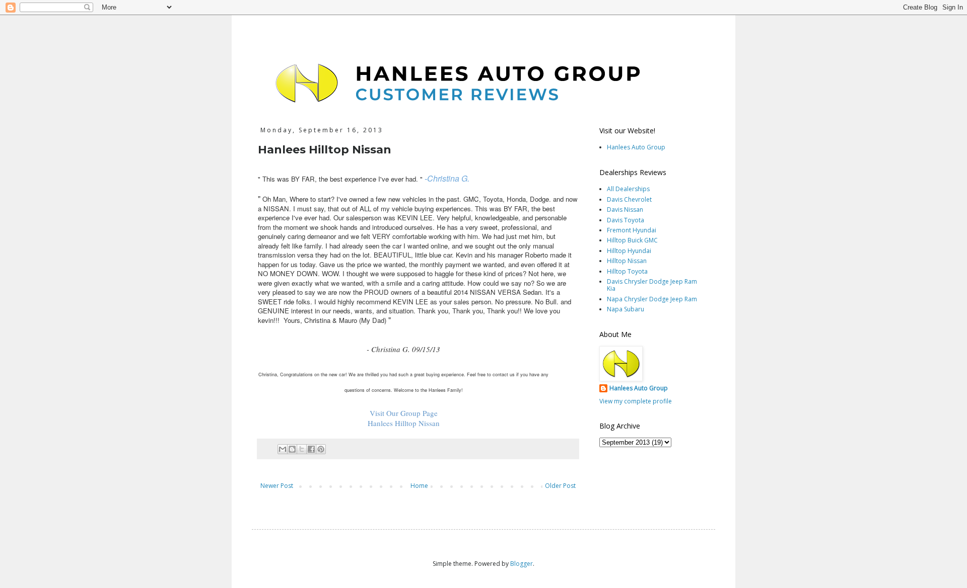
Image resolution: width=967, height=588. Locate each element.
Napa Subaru (625, 309)
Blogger (521, 563)
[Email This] (283, 449)
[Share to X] (302, 449)
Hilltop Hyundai (629, 250)
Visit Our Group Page (404, 413)
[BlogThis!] (292, 449)
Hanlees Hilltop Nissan (404, 423)
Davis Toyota (625, 220)
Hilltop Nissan (627, 261)
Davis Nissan (625, 209)
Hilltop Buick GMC (632, 240)
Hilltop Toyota (627, 271)
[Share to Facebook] (311, 449)
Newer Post (276, 485)
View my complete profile (635, 401)
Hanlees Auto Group (636, 147)
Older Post (560, 485)
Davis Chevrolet (629, 199)
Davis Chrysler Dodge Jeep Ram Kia (652, 285)
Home (419, 485)
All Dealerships (628, 189)
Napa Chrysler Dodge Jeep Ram (652, 299)
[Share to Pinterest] (321, 449)
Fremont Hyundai (631, 230)
